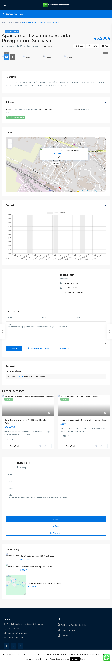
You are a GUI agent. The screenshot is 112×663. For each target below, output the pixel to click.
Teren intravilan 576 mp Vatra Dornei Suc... (83, 420)
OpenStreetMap (92, 191)
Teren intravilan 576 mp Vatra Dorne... (37, 566)
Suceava (48, 46)
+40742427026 (70, 283)
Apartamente (14, 22)
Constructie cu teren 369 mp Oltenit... (45, 583)
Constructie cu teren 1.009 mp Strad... (37, 556)
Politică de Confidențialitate (73, 625)
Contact (65, 635)
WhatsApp (66, 348)
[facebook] (6, 646)
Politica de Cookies (69, 630)
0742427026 (13, 628)
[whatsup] (13, 646)
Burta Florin (67, 275)
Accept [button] (75, 659)
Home (4, 22)
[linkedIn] (20, 646)
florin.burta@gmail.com (73, 292)
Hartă (9, 132)
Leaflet (81, 191)
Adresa (10, 102)
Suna (39, 348)
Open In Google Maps (15, 117)
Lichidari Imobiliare (15, 637)
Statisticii (11, 205)
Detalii (83, 659)
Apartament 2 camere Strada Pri (66, 150)
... (31, 434)
